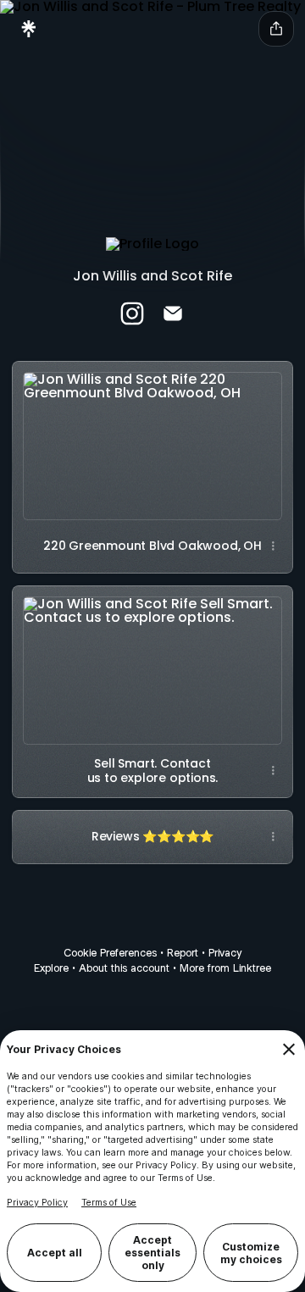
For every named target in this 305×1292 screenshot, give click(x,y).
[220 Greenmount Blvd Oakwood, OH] (152, 440)
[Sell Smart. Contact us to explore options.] (152, 664)
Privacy (224, 952)
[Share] (273, 546)
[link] (132, 313)
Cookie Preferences (110, 952)
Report (182, 952)
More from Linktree (225, 968)
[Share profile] (276, 29)
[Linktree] (29, 29)
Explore (51, 968)
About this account (124, 968)
